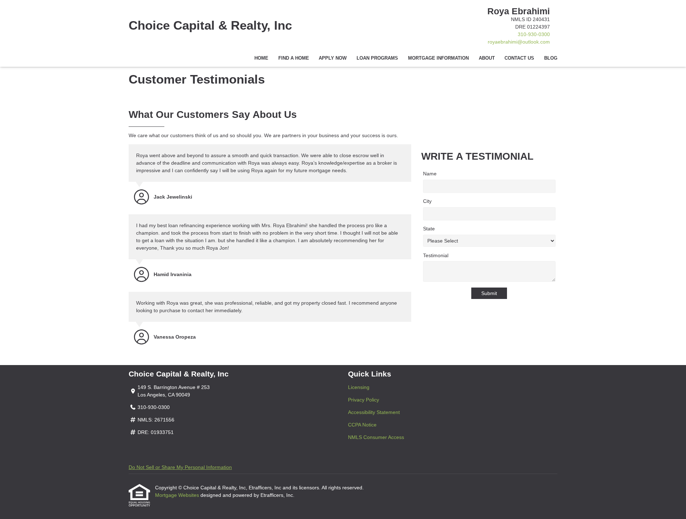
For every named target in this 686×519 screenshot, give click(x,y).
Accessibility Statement (374, 412)
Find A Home (293, 58)
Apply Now (333, 58)
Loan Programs (377, 58)
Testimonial (435, 255)
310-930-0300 (534, 34)
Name (430, 173)
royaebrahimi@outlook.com (519, 42)
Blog (550, 58)
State (429, 228)
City (427, 201)
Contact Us (519, 58)
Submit (489, 293)
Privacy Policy (363, 400)
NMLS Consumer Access (376, 437)
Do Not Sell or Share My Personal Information (180, 467)
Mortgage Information (438, 58)
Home (261, 58)
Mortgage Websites (177, 495)
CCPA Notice (362, 425)
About (487, 58)
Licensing (358, 387)
